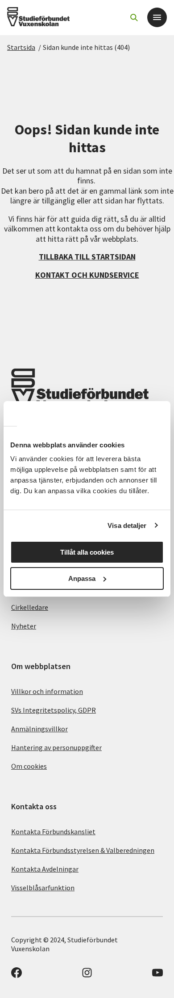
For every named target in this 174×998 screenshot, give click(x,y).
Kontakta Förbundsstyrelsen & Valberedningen (82, 850)
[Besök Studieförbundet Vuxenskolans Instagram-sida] (87, 975)
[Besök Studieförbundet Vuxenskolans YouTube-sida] (157, 975)
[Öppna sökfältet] (133, 17)
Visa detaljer (127, 525)
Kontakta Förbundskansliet (53, 831)
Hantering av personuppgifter (56, 747)
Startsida (21, 47)
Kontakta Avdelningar (45, 868)
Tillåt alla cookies (87, 552)
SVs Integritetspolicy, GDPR (53, 710)
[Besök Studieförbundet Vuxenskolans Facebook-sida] (16, 975)
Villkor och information (47, 691)
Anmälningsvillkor (39, 728)
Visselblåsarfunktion (43, 887)
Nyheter (23, 625)
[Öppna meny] (157, 17)
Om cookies (29, 766)
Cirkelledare (29, 607)
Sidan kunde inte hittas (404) (86, 47)
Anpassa (81, 578)
